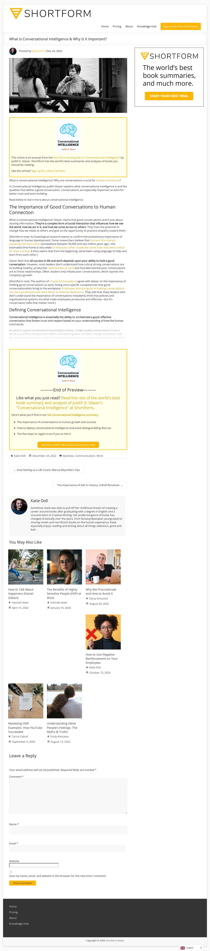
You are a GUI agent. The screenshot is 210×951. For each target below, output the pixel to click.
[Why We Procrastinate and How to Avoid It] (103, 551)
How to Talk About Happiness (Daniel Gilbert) (20, 593)
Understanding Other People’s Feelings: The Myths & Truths (62, 727)
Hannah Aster (20, 602)
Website (14, 861)
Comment (16, 776)
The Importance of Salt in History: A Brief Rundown (90, 485)
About (129, 26)
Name (14, 824)
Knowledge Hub (147, 26)
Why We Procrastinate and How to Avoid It (101, 591)
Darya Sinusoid (98, 598)
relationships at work (61, 268)
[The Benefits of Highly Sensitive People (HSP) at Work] (64, 551)
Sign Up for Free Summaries (180, 26)
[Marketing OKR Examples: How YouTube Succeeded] (25, 685)
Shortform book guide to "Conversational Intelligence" (86, 157)
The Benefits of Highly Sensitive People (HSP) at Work (64, 593)
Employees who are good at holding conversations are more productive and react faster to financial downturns (66, 290)
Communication (85, 456)
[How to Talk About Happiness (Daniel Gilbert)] (25, 551)
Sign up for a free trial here (48, 171)
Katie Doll (38, 51)
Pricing (117, 26)
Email (13, 843)
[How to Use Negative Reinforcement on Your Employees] (103, 616)
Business (68, 456)
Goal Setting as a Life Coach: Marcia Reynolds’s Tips (46, 470)
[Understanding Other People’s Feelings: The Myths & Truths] (64, 685)
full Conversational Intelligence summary (72, 415)
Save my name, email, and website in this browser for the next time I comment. (57, 876)
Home (105, 26)
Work (99, 456)
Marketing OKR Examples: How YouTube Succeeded (25, 727)
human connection (108, 180)
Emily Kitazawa (59, 736)
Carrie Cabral (20, 736)
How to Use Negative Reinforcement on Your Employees (102, 658)
